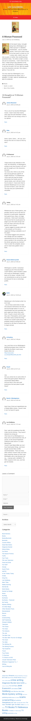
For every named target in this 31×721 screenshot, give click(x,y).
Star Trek (13, 702)
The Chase (5, 626)
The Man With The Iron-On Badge (12, 637)
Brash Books (17, 677)
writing (15, 713)
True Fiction (5, 653)
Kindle (4, 575)
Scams (4, 615)
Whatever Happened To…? (9, 662)
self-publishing (17, 700)
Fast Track (5, 558)
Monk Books (5, 589)
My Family (5, 602)
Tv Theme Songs (17, 710)
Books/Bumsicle (6, 538)
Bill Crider (5, 677)
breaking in (24, 677)
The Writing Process (8, 646)
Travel (4, 651)
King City (4, 578)
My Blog (4, 595)
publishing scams (7, 697)
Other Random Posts (8, 609)
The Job (4, 633)
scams (22, 697)
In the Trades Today (8, 573)
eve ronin (20, 683)
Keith (8, 293)
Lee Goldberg (15, 7)
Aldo (7, 130)
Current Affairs (6, 542)
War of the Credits (9, 88)
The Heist (5, 629)
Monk (4, 694)
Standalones (6, 702)
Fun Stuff (4, 564)
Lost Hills (13, 691)
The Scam (5, 640)
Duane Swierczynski (12, 259)
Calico (3, 680)
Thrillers (22, 704)
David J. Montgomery (12, 398)
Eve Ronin (5, 551)
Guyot (8, 367)
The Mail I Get (6, 635)
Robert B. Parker (15, 697)
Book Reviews (6, 533)
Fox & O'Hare (13, 686)
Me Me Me (5, 586)
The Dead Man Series (21, 702)
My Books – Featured (8, 600)
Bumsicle (4, 540)
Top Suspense (6, 648)
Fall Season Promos (8, 553)
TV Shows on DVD (7, 657)
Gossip (4, 567)
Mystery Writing (6, 604)
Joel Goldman (14, 688)
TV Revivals (5, 655)
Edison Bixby (6, 549)
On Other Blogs (6, 606)
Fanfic (4, 556)
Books (5, 83)
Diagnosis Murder (7, 547)
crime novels (7, 680)
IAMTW (4, 571)
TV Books (10, 707)
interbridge (24, 718)
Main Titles (5, 582)
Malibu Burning (6, 584)
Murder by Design (7, 591)
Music (4, 593)
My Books (5, 598)
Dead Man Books (7, 545)
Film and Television (7, 560)
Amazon (11, 675)
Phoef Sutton (24, 694)
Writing (4, 664)
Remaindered (6, 611)
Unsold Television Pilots (9, 659)
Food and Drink (6, 562)
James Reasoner (11, 102)
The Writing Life (6, 644)
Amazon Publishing (19, 675)
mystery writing (15, 694)
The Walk (4, 642)
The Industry (5, 631)
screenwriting (7, 700)
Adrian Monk (5, 675)
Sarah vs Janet (8, 86)
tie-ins (25, 704)
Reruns (4, 613)
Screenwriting (6, 617)
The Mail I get (9, 704)
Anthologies (25, 675)
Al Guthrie (9, 337)
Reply (5, 122)
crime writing (17, 680)
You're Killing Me (7, 666)
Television (5, 624)
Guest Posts (5, 569)
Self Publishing (6, 620)
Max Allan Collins (20, 691)
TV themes (11, 710)
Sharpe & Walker (7, 622)
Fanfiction (7, 685)
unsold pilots (11, 713)
